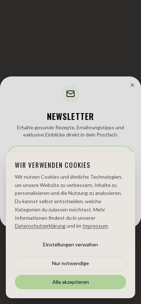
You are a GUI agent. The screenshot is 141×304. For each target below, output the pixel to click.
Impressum (111, 215)
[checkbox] (11, 174)
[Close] (132, 85)
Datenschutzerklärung (40, 180)
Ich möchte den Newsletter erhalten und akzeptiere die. (72, 177)
